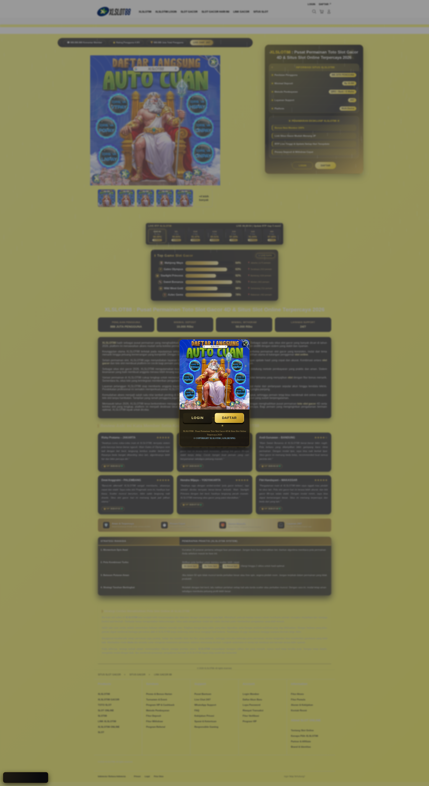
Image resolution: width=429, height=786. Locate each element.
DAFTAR (229, 418)
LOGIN (198, 418)
